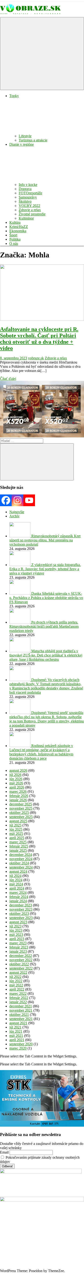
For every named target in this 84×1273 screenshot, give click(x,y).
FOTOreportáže (30, 193)
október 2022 (19, 964)
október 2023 (19, 914)
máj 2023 (16, 935)
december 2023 (20, 905)
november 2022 (20, 960)
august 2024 (18, 871)
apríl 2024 (16, 888)
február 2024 (18, 897)
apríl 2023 (16, 939)
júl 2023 (15, 926)
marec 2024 (18, 892)
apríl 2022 (16, 989)
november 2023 (20, 909)
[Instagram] (17, 500)
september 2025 (21, 817)
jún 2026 (15, 779)
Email (4, 1152)
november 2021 (20, 1010)
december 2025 (20, 804)
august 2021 (18, 1023)
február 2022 (18, 998)
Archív (14, 516)
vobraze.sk (36, 358)
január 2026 (18, 800)
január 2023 (18, 951)
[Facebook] (6, 500)
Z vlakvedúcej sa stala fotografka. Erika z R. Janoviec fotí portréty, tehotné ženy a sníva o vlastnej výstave (45, 569)
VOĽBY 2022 (29, 206)
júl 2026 (15, 775)
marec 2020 (18, 1048)
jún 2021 (15, 1031)
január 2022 (18, 1002)
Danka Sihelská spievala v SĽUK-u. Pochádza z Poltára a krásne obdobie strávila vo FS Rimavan (46, 597)
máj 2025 (16, 834)
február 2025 (18, 846)
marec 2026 (18, 791)
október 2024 (19, 863)
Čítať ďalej (8, 379)
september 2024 (21, 867)
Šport (13, 235)
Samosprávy (28, 197)
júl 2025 (15, 825)
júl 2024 (15, 876)
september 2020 (21, 1044)
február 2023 (18, 947)
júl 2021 (15, 1027)
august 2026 (18, 770)
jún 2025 (15, 829)
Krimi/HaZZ (18, 227)
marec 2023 (18, 943)
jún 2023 (15, 930)
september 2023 (21, 918)
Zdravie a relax (30, 210)
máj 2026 (16, 783)
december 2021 (20, 1006)
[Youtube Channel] (29, 500)
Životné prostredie (32, 214)
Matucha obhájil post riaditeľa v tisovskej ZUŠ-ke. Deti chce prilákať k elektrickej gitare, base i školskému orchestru (45, 655)
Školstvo (25, 201)
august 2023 (18, 922)
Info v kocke (28, 185)
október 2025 (19, 813)
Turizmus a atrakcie (33, 140)
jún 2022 (15, 981)
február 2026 (18, 796)
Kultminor (26, 218)
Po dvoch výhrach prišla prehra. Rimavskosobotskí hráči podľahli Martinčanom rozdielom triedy (44, 626)
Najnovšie (16, 512)
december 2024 (20, 855)
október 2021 (19, 1015)
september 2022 (21, 968)
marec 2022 (18, 993)
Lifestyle (25, 136)
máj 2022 (16, 985)
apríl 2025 (16, 838)
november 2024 (20, 859)
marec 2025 (18, 842)
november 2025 (20, 808)
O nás (13, 243)
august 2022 (18, 972)
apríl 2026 (16, 787)
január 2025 (18, 850)
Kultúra (15, 222)
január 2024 (18, 901)
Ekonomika (17, 231)
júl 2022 (15, 977)
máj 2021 (16, 1036)
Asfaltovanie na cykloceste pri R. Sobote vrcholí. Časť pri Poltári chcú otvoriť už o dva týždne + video (39, 338)
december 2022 (20, 956)
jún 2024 (15, 880)
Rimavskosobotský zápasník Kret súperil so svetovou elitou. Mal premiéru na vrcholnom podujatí (44, 540)
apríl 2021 (16, 1040)
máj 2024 (16, 884)
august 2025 (18, 821)
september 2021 (21, 1019)
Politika (15, 239)
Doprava (25, 189)
